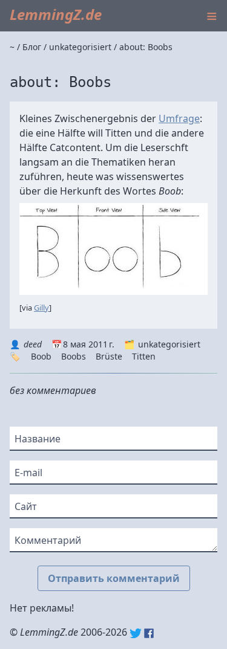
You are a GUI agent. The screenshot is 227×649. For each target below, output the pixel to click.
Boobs (73, 356)
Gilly (41, 307)
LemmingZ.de (56, 14)
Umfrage (179, 118)
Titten (144, 356)
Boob (41, 356)
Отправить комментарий (114, 578)
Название (38, 438)
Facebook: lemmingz (149, 633)
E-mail (28, 472)
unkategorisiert (169, 344)
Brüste (109, 356)
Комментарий (48, 540)
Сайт (26, 506)
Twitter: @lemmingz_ (136, 633)
